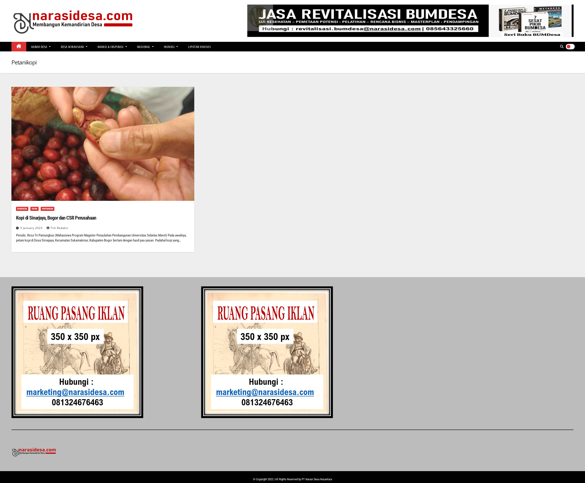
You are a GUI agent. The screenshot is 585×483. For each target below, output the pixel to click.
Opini (34, 208)
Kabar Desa (39, 47)
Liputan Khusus (199, 47)
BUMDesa (22, 208)
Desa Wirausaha (73, 47)
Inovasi (170, 47)
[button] (562, 47)
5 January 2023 (31, 228)
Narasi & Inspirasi (111, 47)
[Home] (18, 46)
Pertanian (47, 208)
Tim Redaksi (59, 228)
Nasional (144, 47)
